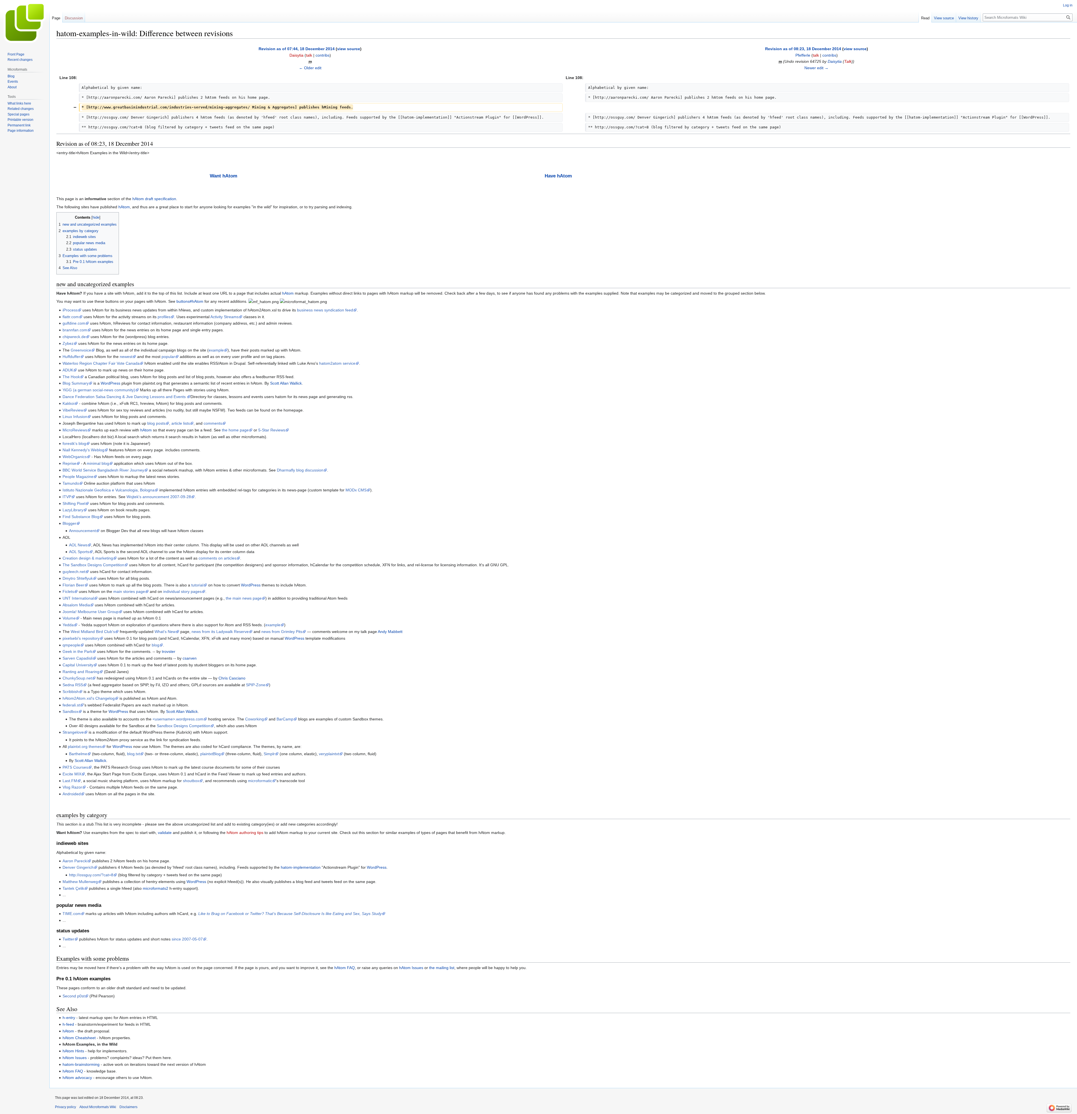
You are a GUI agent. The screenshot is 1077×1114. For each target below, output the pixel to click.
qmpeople (71, 645)
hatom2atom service (337, 363)
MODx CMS (356, 490)
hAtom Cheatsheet (79, 1038)
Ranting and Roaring (81, 671)
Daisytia (835, 61)
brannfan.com (75, 330)
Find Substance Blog (81, 516)
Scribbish (71, 691)
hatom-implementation (301, 867)
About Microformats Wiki (97, 1107)
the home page (235, 430)
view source (348, 49)
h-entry (69, 1017)
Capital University (78, 665)
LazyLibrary (73, 510)
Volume (69, 618)
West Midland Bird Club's (93, 631)
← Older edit (310, 68)
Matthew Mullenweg (80, 881)
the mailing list (441, 967)
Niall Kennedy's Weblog (83, 450)
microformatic (260, 780)
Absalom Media (76, 605)
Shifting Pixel (74, 503)
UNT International (78, 598)
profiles (164, 317)
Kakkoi (68, 403)
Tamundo (71, 483)
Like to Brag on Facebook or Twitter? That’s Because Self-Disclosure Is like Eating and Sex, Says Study (290, 913)
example (216, 350)
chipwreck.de (74, 336)
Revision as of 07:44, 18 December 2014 (297, 49)
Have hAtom (558, 176)
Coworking (254, 719)
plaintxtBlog (210, 754)
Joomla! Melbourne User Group (91, 611)
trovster (168, 651)
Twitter (68, 939)
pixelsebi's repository (81, 638)
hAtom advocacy (77, 1077)
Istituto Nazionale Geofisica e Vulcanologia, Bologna (109, 490)
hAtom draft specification (154, 199)
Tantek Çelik (73, 888)
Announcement (82, 530)
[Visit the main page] (24, 22)
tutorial (197, 585)
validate (165, 832)
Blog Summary (76, 383)
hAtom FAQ (344, 967)
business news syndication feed (325, 310)
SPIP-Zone (255, 685)
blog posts (156, 423)
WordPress (110, 383)
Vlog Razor (72, 787)
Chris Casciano (231, 678)
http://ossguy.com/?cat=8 (91, 875)
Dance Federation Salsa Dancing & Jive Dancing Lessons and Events (125, 396)
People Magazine (78, 476)
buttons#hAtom (189, 301)
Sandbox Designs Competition (183, 726)
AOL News (78, 545)
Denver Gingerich (78, 867)
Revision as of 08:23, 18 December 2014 (803, 49)
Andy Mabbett (390, 631)
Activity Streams (224, 317)
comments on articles (217, 558)
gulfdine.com (74, 323)
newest (126, 356)
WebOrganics (75, 456)
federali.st (71, 705)
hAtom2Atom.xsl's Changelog (89, 698)
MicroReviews (75, 430)
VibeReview (73, 410)
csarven (190, 658)
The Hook (71, 377)
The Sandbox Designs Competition (93, 565)
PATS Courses (75, 767)
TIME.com (72, 913)
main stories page (129, 591)
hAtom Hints (73, 1051)
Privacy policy (65, 1107)
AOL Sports (79, 551)
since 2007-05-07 (187, 939)
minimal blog (98, 463)
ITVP (67, 496)
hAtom (124, 207)
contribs (323, 55)
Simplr (269, 754)
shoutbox (191, 780)
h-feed (68, 1024)
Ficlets (68, 591)
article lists (180, 423)
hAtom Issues (411, 967)
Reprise (69, 463)
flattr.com (71, 317)
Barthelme (78, 754)
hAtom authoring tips (245, 832)
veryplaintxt (329, 754)
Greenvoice (81, 350)
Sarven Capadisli (78, 658)
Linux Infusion (75, 416)
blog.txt (133, 754)
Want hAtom (223, 176)
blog (155, 645)
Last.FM (70, 780)
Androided (72, 794)
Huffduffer (71, 356)
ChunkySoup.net (77, 678)
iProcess (70, 310)
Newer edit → (816, 68)
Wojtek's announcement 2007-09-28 (158, 496)
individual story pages (182, 591)
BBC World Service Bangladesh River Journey (103, 470)
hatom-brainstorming (81, 1064)
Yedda (68, 625)
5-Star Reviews (271, 430)
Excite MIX (72, 774)
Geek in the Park (77, 651)
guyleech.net (74, 571)
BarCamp (285, 719)
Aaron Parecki (75, 861)
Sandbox (70, 711)
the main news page (244, 598)
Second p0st (74, 996)
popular (168, 356)
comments (213, 423)
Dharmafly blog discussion (300, 470)
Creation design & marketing (88, 558)
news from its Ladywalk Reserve (220, 631)
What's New (165, 631)
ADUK (68, 370)
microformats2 (155, 888)
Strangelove (73, 732)
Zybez (68, 343)
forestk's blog (74, 443)
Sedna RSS (73, 685)
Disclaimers (128, 1107)
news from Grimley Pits (281, 631)
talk (309, 55)
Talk (848, 61)
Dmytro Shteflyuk (78, 578)
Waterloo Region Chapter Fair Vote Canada (101, 363)
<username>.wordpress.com (178, 719)
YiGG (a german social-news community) (99, 390)
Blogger (69, 523)
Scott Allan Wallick (286, 383)
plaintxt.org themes (85, 746)
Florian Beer (73, 585)
